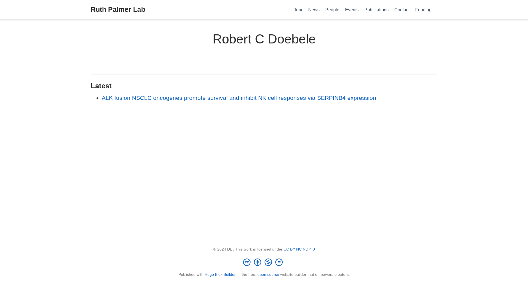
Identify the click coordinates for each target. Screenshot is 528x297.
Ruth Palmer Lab (118, 9)
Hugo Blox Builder (220, 274)
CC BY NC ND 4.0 (299, 249)
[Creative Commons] (264, 262)
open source (268, 274)
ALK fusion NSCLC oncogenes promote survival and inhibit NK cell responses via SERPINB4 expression (239, 98)
